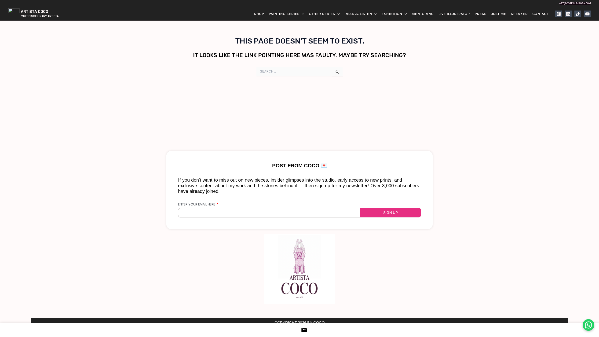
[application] (302, 13)
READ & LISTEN (358, 13)
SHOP (259, 13)
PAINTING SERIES (284, 13)
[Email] (299, 330)
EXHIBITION (391, 13)
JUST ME (498, 13)
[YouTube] (587, 14)
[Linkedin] (568, 14)
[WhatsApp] (588, 325)
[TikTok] (577, 14)
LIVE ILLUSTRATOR (454, 13)
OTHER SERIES (322, 13)
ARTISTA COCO (34, 11)
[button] (575, 3)
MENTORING (423, 13)
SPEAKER (519, 13)
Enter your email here (197, 204)
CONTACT (540, 13)
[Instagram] (558, 14)
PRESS (480, 13)
